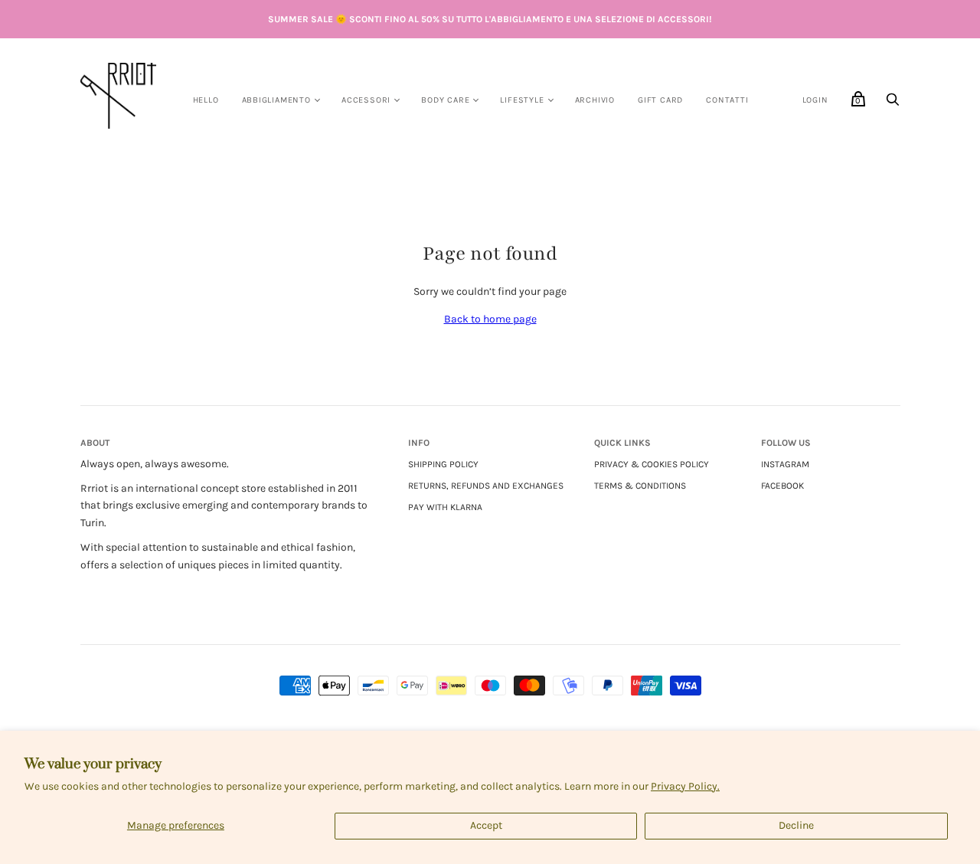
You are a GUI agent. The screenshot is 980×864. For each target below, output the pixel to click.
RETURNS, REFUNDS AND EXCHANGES (486, 485)
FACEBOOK (782, 485)
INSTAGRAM (785, 464)
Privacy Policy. (685, 786)
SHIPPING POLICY (443, 464)
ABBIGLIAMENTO (276, 100)
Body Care (445, 100)
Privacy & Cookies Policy (651, 464)
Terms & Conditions (640, 485)
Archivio (595, 100)
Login (815, 100)
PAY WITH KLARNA (445, 507)
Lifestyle (522, 100)
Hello (206, 100)
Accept (486, 825)
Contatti (727, 100)
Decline (796, 825)
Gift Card (660, 100)
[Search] (892, 103)
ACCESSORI (365, 100)
